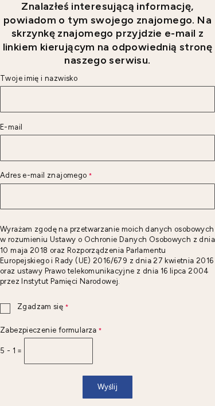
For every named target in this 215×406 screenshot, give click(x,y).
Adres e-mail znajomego (46, 175)
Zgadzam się (34, 307)
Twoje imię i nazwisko (38, 79)
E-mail (11, 127)
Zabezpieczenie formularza (51, 330)
